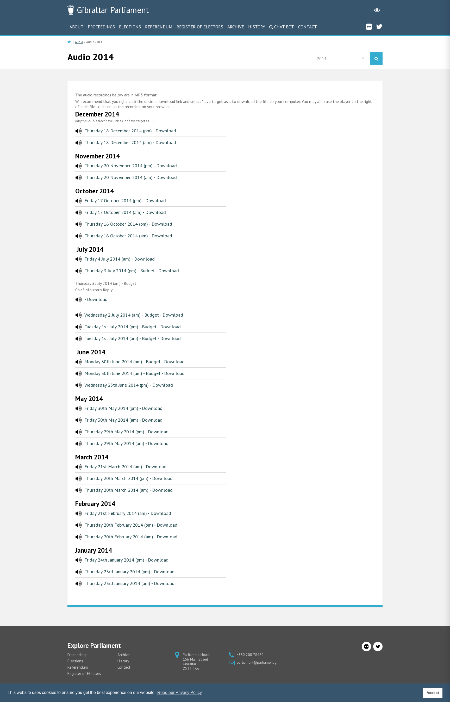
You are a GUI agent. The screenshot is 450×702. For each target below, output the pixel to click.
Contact (307, 27)
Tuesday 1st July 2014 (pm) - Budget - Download (132, 327)
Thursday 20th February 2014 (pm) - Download (130, 525)
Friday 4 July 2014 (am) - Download (119, 259)
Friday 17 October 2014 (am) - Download (125, 212)
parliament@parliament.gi (257, 662)
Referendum (158, 27)
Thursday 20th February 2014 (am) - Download (130, 537)
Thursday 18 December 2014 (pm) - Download (130, 131)
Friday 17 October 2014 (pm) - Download (125, 201)
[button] (340, 59)
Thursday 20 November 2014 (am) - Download (130, 177)
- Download (96, 299)
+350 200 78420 (250, 654)
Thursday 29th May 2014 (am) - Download (126, 443)
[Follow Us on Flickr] (369, 26)
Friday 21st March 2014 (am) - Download (125, 467)
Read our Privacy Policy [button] (179, 692)
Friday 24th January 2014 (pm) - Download (126, 560)
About (77, 27)
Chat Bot (284, 27)
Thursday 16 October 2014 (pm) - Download (128, 224)
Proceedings (101, 27)
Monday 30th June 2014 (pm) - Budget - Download (134, 362)
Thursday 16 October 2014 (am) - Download (128, 236)
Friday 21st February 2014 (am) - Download (127, 513)
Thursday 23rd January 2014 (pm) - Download (129, 572)
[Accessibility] (377, 10)
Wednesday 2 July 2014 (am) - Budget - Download (133, 315)
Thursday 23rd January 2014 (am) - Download (129, 583)
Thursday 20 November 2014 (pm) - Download (130, 166)
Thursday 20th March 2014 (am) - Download (128, 490)
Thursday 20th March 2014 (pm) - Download (128, 478)
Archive (235, 27)
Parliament (113, 9)
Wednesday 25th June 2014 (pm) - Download (128, 385)
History (256, 27)
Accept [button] (433, 693)
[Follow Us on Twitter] (379, 26)
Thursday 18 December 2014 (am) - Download (130, 142)
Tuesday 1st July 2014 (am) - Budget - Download (132, 338)
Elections (130, 27)
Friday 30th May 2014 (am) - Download (123, 420)
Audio (79, 42)
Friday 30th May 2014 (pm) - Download (123, 408)
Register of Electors (200, 27)
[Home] (69, 42)
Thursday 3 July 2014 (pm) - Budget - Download (131, 271)
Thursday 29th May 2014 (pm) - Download (126, 432)
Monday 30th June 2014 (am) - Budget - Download (134, 373)
